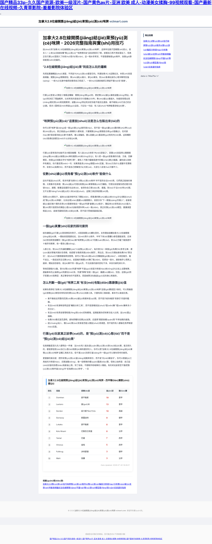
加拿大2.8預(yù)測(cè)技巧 (55, 484)
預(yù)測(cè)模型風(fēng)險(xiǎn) (99, 487)
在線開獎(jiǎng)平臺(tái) (73, 487)
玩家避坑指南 (120, 487)
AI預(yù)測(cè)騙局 (94, 484)
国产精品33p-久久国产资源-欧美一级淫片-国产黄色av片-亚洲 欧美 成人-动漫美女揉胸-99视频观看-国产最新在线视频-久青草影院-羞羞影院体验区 (106, 539)
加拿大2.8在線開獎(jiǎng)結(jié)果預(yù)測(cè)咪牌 (83, 21)
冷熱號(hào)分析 (110, 484)
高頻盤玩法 (58, 487)
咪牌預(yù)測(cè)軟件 (76, 484)
